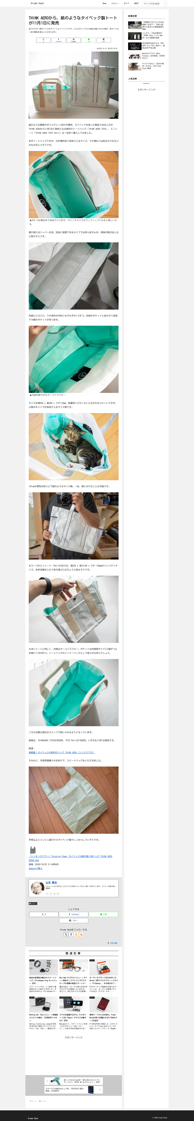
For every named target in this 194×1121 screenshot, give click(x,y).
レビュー (34, 903)
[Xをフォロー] (47, 893)
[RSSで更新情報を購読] (57, 893)
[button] (165, 3)
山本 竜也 (51, 882)
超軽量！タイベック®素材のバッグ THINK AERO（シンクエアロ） (62, 752)
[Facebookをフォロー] (50, 893)
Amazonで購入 (35, 868)
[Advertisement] (74, 1055)
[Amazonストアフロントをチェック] (54, 893)
